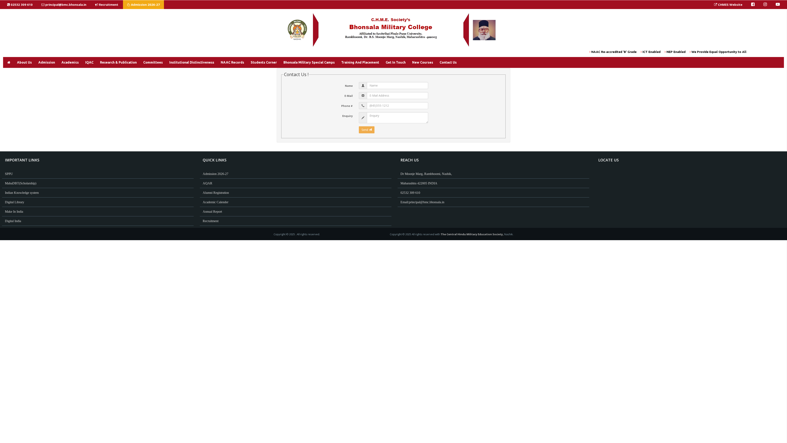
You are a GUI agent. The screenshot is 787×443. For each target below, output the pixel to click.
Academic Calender (215, 202)
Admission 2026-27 (145, 4)
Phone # (347, 106)
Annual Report (212, 211)
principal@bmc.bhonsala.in (65, 4)
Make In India (14, 211)
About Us (24, 62)
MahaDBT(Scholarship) (20, 183)
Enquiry (347, 116)
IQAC (89, 62)
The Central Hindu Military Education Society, (472, 234)
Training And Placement (360, 62)
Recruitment (108, 4)
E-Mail (349, 96)
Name (349, 86)
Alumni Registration (216, 192)
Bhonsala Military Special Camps (309, 62)
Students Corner (264, 62)
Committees (153, 62)
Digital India (13, 221)
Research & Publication (118, 62)
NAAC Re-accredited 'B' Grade (598, 52)
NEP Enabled (661, 52)
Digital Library (14, 202)
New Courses (422, 62)
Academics (70, 62)
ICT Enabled (636, 52)
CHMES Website (729, 4)
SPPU (9, 174)
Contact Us (448, 62)
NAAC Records (232, 62)
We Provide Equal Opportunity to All (703, 52)
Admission (46, 62)
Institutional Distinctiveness (191, 62)
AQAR (207, 183)
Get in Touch (396, 62)
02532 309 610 (21, 4)
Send (365, 130)
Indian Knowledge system (22, 192)
